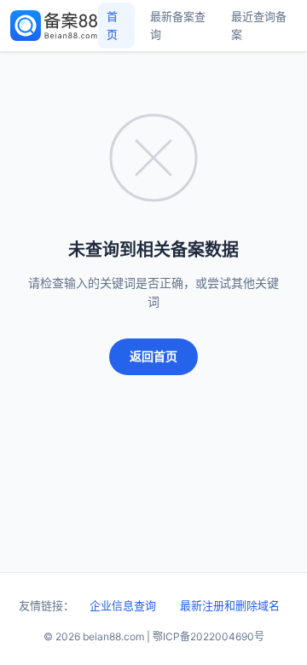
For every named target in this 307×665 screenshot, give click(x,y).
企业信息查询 (123, 605)
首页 (112, 25)
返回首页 (153, 356)
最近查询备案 (259, 25)
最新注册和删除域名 (230, 605)
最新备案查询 (178, 25)
